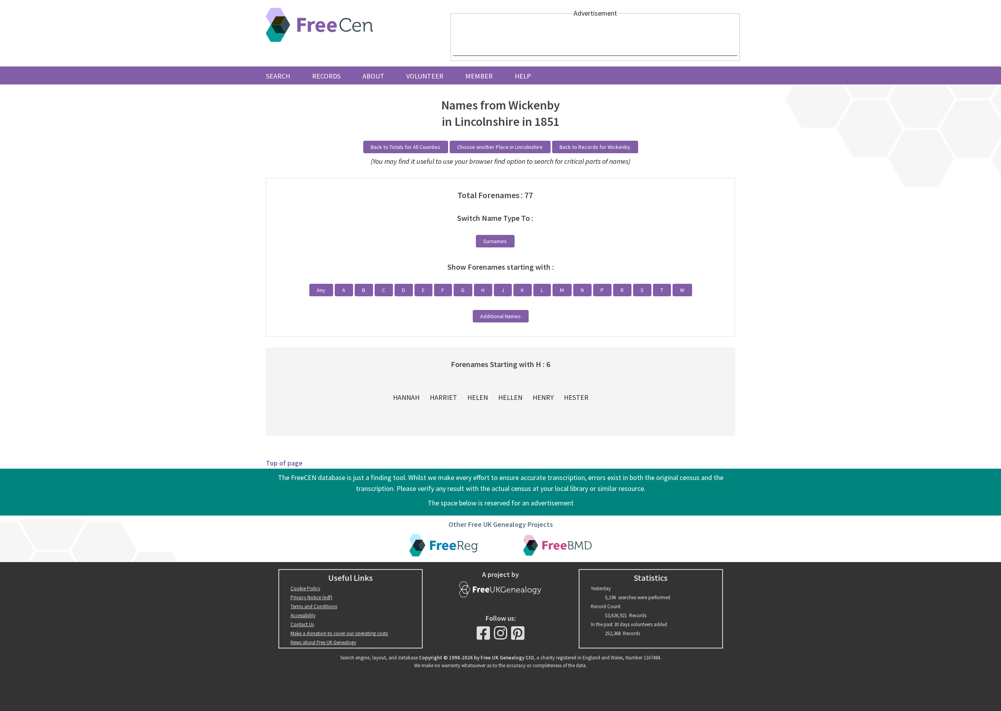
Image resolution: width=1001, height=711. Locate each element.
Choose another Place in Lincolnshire (500, 146)
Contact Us (302, 624)
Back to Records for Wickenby (595, 146)
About (373, 76)
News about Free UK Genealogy (323, 642)
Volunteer (424, 76)
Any (321, 290)
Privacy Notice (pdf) (311, 597)
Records (326, 76)
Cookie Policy (305, 588)
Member (479, 76)
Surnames (495, 241)
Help (523, 76)
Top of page (284, 462)
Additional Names (500, 316)
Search (278, 76)
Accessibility (303, 615)
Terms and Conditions (314, 606)
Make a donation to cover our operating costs (339, 633)
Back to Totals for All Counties (405, 146)
